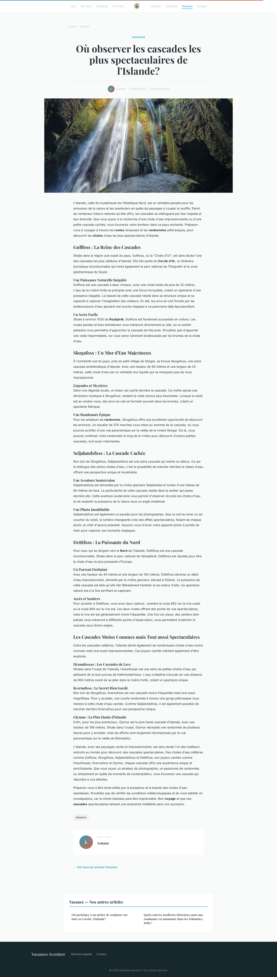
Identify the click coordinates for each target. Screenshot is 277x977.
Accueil (72, 26)
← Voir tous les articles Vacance (95, 867)
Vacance (187, 6)
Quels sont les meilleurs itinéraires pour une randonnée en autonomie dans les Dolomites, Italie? (173, 919)
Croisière (118, 6)
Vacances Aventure (48, 954)
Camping (102, 6)
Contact (101, 954)
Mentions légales (81, 954)
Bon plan (86, 6)
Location (155, 6)
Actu (73, 6)
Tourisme (171, 6)
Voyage (202, 6)
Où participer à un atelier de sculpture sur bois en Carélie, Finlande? (100, 917)
